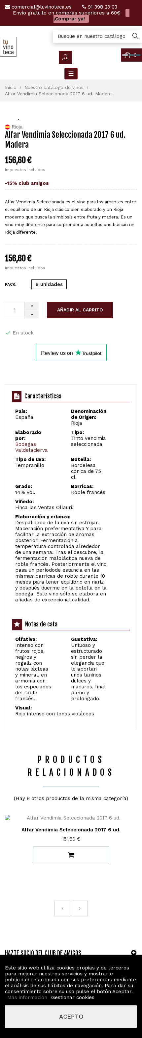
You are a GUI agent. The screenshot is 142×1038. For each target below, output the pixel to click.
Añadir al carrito (80, 309)
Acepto (71, 1016)
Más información (28, 997)
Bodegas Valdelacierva (31, 447)
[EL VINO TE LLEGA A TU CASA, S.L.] (8, 46)
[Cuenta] (65, 57)
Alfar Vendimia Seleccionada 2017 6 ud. (71, 830)
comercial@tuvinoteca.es (42, 7)
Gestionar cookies (72, 997)
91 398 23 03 (102, 7)
